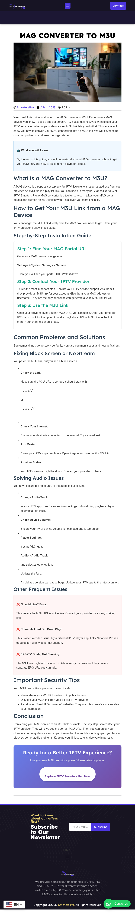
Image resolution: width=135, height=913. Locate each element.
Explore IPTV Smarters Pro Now (67, 776)
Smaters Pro (66, 905)
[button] (67, 6)
